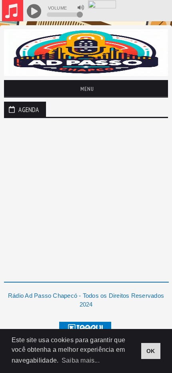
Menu (86, 88)
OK (150, 351)
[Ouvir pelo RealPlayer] (149, 11)
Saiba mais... (81, 360)
